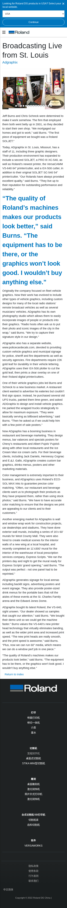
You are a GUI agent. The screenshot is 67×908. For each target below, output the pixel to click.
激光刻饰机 (33, 789)
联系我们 (33, 881)
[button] (7, 88)
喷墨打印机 (33, 717)
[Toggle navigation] (3, 32)
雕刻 (33, 779)
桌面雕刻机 (33, 784)
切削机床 (33, 820)
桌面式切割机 (33, 758)
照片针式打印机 (33, 794)
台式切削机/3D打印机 (33, 814)
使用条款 (33, 871)
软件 (33, 840)
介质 (33, 727)
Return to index (14, 674)
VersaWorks (33, 845)
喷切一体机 (33, 722)
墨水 (33, 732)
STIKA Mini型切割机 (33, 763)
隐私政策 (33, 866)
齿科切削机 (33, 825)
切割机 (33, 748)
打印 (33, 712)
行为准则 (33, 876)
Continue (34, 22)
